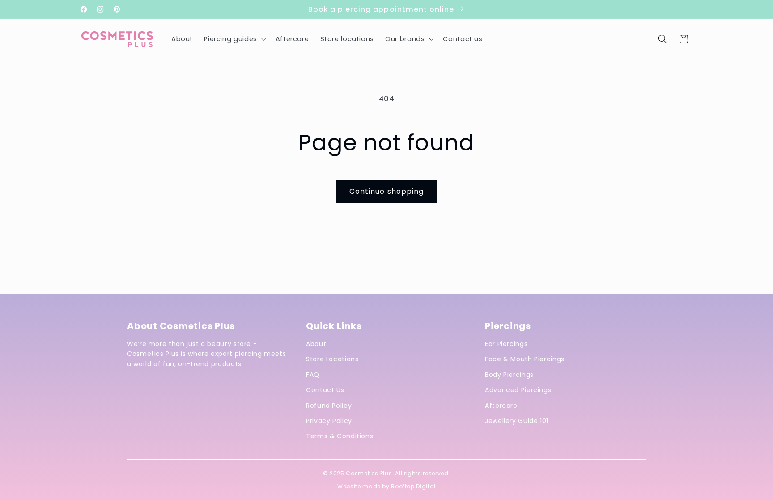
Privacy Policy (329, 420)
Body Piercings (509, 374)
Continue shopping (386, 191)
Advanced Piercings (518, 389)
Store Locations (332, 359)
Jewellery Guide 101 (516, 420)
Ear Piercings (506, 343)
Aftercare (501, 405)
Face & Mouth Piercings (525, 359)
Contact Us (325, 389)
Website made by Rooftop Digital (386, 486)
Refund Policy (329, 405)
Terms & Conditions (339, 436)
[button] (234, 39)
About (316, 343)
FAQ (312, 374)
